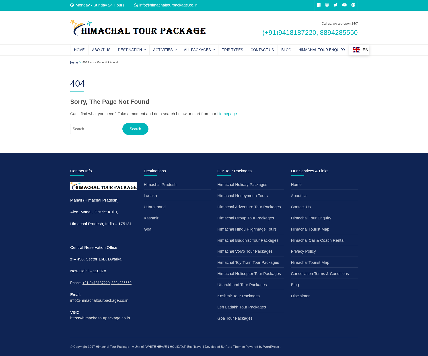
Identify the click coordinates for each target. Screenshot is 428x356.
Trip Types (232, 50)
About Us (101, 50)
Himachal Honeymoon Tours (242, 196)
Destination (130, 50)
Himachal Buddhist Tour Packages (247, 240)
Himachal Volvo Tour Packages (245, 251)
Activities (163, 50)
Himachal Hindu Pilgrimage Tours (247, 229)
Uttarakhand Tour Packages (242, 285)
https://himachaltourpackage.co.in (100, 318)
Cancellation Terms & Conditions (320, 273)
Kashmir (151, 218)
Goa (147, 229)
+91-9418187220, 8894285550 (107, 283)
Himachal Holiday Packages (242, 184)
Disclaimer (300, 296)
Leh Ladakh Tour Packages (241, 307)
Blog (286, 50)
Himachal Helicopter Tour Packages (249, 273)
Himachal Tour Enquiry (322, 50)
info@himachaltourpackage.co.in (99, 300)
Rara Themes (235, 346)
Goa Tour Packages (235, 318)
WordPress (271, 346)
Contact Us (262, 50)
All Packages (197, 50)
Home (79, 50)
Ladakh (150, 196)
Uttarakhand (155, 207)
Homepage (227, 114)
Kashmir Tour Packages (238, 296)
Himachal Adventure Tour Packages (249, 207)
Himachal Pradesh (160, 184)
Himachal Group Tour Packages (245, 218)
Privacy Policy (303, 251)
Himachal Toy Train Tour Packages (248, 262)
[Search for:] (96, 129)
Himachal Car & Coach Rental (317, 240)
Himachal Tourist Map (310, 229)
